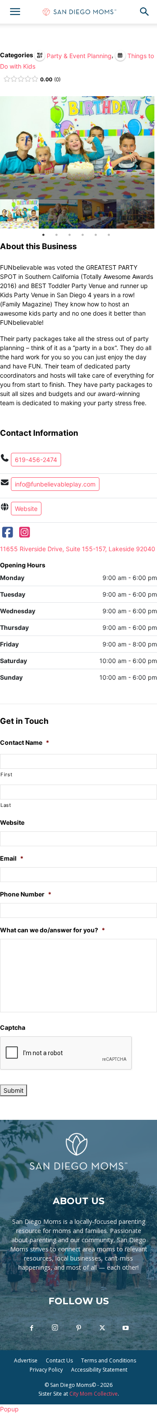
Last (5, 805)
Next (145, 214)
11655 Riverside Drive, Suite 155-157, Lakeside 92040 (77, 548)
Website (26, 508)
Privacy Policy (46, 1369)
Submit (13, 1090)
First (6, 774)
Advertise (26, 1360)
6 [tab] (109, 235)
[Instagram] (24, 534)
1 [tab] (43, 235)
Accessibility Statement (99, 1369)
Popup (9, 1409)
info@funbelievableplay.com (55, 484)
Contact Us (59, 1360)
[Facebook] (7, 534)
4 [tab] (82, 235)
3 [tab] (69, 235)
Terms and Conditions (108, 1360)
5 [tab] (95, 235)
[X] (102, 1328)
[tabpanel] (19, 214)
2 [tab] (56, 235)
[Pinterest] (78, 1328)
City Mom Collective (93, 1393)
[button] (15, 12)
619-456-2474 (36, 459)
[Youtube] (125, 1328)
